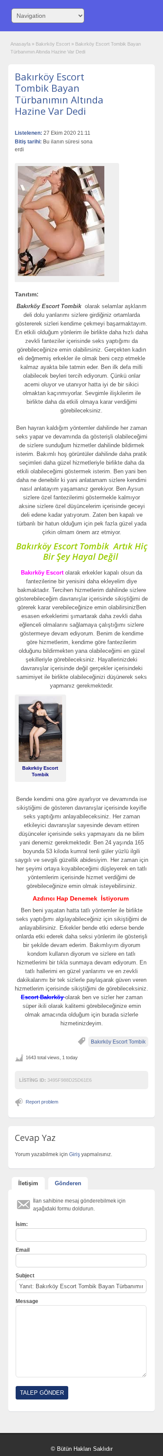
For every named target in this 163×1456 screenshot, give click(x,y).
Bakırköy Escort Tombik (118, 1042)
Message (27, 1301)
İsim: (22, 1224)
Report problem (42, 1101)
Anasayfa (20, 44)
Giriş (75, 1154)
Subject (25, 1276)
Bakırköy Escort (53, 44)
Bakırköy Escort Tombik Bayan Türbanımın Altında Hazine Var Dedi (59, 93)
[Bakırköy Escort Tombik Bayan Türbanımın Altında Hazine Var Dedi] (67, 221)
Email (23, 1250)
